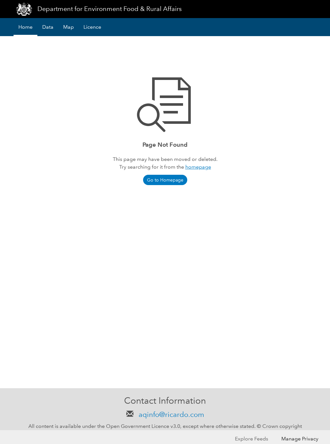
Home (25, 27)
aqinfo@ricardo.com (170, 414)
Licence (92, 27)
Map (68, 27)
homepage (198, 167)
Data (47, 27)
